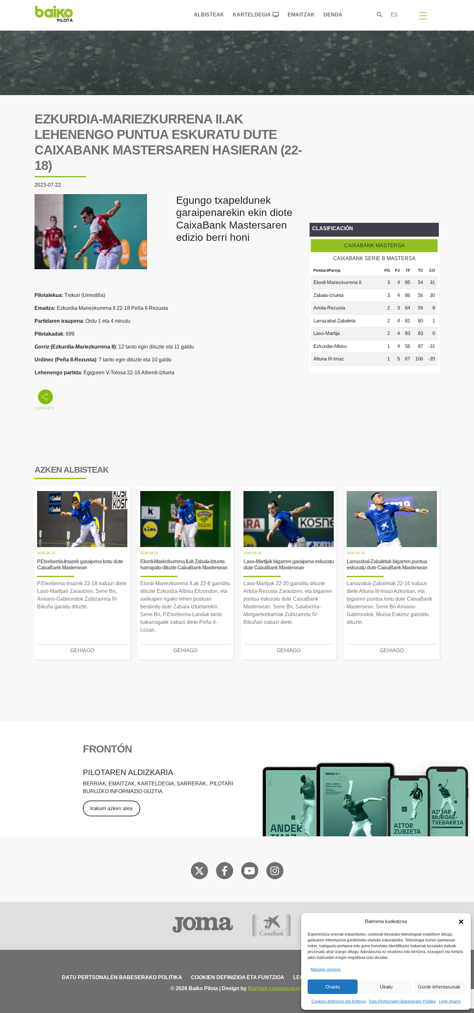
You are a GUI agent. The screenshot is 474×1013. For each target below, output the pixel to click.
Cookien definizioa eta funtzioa (338, 1001)
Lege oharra (449, 1001)
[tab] (374, 245)
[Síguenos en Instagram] (275, 872)
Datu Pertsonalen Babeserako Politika (402, 1001)
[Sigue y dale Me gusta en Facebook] (225, 872)
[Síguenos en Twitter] (199, 872)
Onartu (332, 986)
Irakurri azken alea (111, 808)
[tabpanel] (374, 315)
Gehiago (82, 650)
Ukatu (386, 986)
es (394, 14)
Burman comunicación (276, 988)
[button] (461, 921)
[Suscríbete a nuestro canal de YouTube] (249, 872)
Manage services (326, 969)
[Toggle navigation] (423, 15)
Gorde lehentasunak (439, 986)
